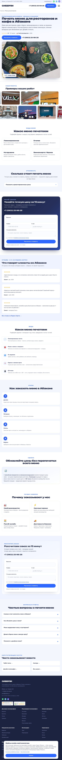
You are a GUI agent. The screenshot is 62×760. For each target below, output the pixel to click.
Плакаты (24, 718)
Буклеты (4, 713)
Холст (43, 713)
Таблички (4, 735)
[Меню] (59, 6)
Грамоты (4, 718)
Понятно (31, 755)
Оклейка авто (5, 737)
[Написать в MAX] (59, 1)
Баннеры (44, 711)
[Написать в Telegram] (56, 1)
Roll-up (43, 716)
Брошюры (24, 713)
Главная (2, 10)
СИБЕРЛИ (7, 6)
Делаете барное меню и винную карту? (16, 634)
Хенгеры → (36, 663)
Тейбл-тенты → (8, 663)
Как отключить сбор (25, 751)
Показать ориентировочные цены (18, 184)
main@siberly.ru (48, 1)
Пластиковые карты (27, 723)
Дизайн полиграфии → (10, 669)
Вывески (4, 730)
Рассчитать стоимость (31, 241)
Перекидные (25, 732)
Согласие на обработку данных (12, 751)
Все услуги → (37, 669)
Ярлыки (24, 720)
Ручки (43, 732)
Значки (43, 737)
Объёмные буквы (6, 732)
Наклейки (44, 718)
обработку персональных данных (21, 237)
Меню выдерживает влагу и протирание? (16, 627)
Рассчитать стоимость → (11, 37)
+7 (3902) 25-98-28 (36, 6)
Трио (23, 730)
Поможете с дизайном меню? (13, 641)
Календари (25, 727)
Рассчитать (50, 6)
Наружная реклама (8, 727)
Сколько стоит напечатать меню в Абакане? (17, 614)
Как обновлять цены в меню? (13, 621)
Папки (3, 716)
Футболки (44, 730)
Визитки (4, 711)
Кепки (43, 735)
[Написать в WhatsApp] (54, 1)
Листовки (24, 711)
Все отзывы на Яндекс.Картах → (12, 316)
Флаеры (24, 716)
